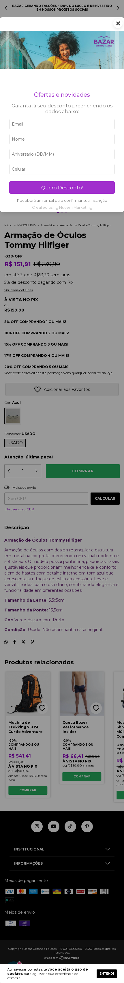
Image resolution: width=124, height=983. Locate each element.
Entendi (106, 973)
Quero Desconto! (62, 188)
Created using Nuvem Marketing (62, 207)
